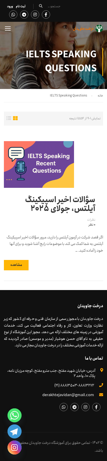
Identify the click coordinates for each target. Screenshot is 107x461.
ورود (10, 6)
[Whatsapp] (15, 415)
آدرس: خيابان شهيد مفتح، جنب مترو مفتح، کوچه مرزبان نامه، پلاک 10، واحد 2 (51, 373)
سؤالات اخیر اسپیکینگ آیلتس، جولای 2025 (60, 204)
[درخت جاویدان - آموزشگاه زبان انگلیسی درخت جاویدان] (88, 29)
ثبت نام (20, 6)
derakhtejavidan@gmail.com (68, 395)
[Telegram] (15, 431)
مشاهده (16, 265)
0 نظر (92, 225)
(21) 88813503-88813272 (74, 385)
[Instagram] (15, 448)
